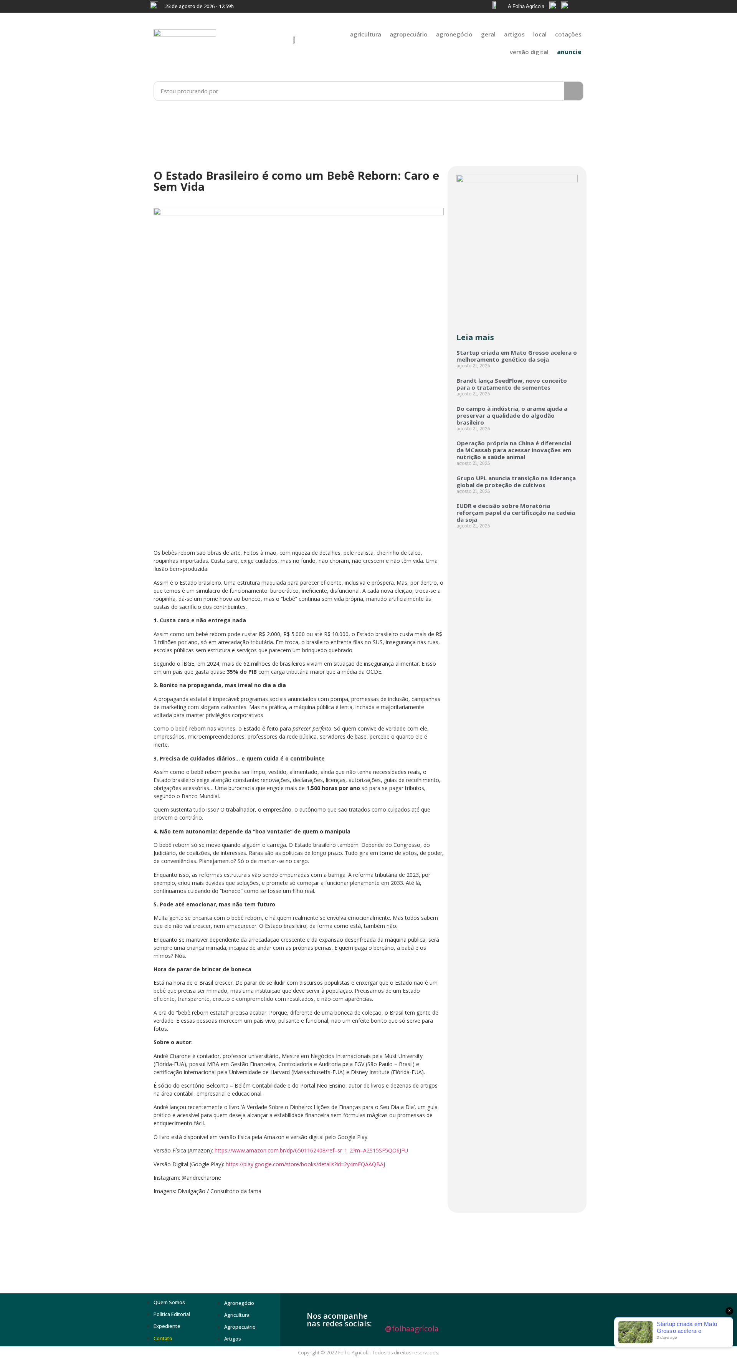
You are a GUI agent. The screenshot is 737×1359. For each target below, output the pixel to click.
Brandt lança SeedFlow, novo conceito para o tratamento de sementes (511, 384)
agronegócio (454, 34)
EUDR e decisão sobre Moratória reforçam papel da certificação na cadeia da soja (515, 512)
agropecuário (409, 34)
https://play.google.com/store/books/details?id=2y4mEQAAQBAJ (305, 1164)
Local (540, 34)
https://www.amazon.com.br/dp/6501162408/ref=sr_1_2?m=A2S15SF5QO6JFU (311, 1150)
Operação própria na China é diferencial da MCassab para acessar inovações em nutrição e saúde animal (513, 450)
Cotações (568, 34)
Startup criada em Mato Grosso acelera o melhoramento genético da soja (516, 356)
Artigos (514, 34)
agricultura (365, 34)
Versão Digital (529, 52)
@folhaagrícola (412, 1329)
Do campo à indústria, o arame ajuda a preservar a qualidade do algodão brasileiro (511, 415)
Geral (488, 34)
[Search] (573, 91)
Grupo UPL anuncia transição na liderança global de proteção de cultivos (516, 481)
